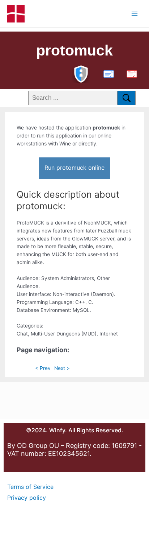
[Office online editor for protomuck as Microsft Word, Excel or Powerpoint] (107, 73)
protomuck (74, 50)
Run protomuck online (74, 167)
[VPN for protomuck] (81, 73)
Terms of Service (30, 486)
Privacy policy (26, 497)
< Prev (43, 368)
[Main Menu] (134, 13)
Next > (62, 368)
